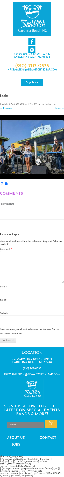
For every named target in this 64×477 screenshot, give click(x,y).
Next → (59, 108)
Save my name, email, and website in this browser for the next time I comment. (29, 331)
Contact (48, 438)
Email (3, 300)
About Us (16, 438)
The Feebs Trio (47, 104)
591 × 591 (32, 104)
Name (4, 287)
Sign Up (51, 423)
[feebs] (32, 147)
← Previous (6, 108)
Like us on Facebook (32, 41)
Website (4, 313)
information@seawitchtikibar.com (32, 70)
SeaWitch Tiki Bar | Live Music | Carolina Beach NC (32, 19)
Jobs (16, 444)
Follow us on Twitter (32, 49)
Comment (6, 249)
